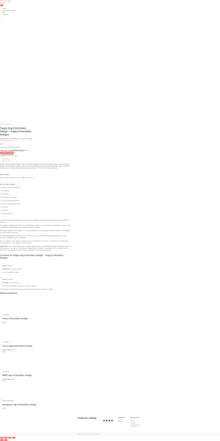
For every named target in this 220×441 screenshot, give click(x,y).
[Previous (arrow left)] (2, 440)
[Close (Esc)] (14, 438)
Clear (28, 150)
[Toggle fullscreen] (6, 438)
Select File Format (6, 150)
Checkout (5, 14)
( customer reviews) (7, 141)
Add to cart (7, 153)
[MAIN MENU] (2, 5)
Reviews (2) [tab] (6, 161)
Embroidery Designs (8, 10)
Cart (3, 12)
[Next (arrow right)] (6, 440)
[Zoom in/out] (2, 438)
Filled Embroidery (5, 124)
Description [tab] (6, 159)
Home (4, 8)
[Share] (10, 438)
